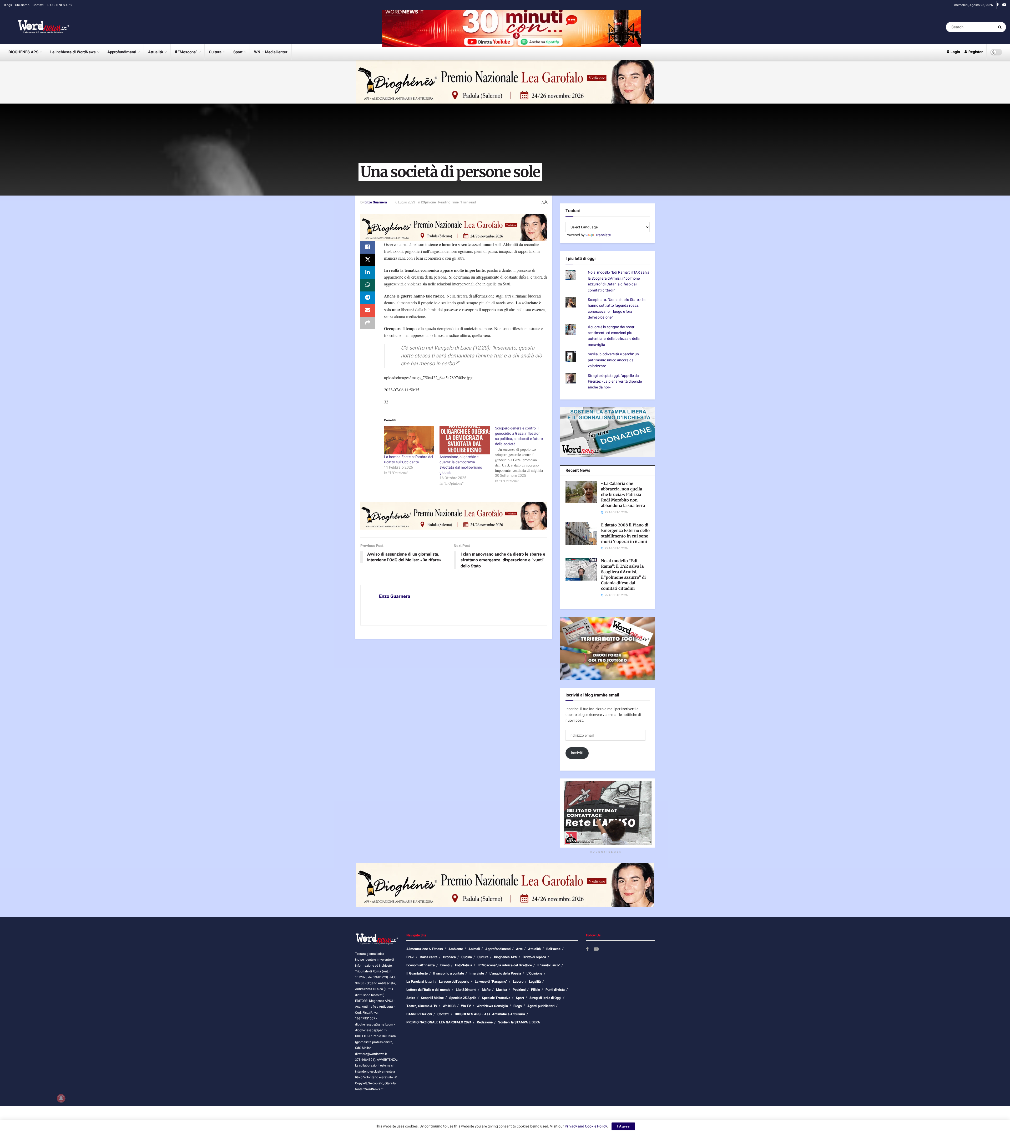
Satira (410, 997)
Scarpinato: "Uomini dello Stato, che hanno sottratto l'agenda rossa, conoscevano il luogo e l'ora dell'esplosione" (617, 308)
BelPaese (553, 948)
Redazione (485, 1022)
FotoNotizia (463, 965)
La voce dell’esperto (454, 981)
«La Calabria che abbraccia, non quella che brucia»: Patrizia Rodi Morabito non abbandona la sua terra (623, 494)
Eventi (445, 965)
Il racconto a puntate (448, 973)
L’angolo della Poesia (505, 973)
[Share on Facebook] (367, 247)
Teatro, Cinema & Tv (421, 1005)
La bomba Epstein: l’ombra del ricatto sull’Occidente (408, 459)
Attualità (155, 52)
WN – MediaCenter (270, 52)
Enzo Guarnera (376, 202)
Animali (474, 948)
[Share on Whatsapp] (367, 285)
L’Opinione (534, 973)
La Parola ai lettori (419, 981)
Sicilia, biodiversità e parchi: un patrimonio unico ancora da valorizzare (613, 360)
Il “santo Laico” (548, 965)
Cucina (466, 957)
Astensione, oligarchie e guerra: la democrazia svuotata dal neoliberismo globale (461, 464)
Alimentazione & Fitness (424, 948)
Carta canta (428, 957)
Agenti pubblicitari (540, 1005)
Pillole (535, 989)
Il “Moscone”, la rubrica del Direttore (505, 965)
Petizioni (519, 989)
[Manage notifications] (61, 1098)
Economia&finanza (420, 965)
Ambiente (455, 948)
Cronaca (449, 957)
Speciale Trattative (496, 997)
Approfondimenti (121, 52)
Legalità (535, 981)
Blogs (8, 5)
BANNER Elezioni (419, 1014)
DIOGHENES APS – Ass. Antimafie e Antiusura (490, 1014)
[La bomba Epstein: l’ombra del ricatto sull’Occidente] (409, 440)
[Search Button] (1000, 27)
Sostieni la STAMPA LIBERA (519, 1022)
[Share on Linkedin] (367, 272)
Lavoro (518, 981)
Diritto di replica (534, 957)
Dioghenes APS (505, 957)
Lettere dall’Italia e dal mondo (428, 989)
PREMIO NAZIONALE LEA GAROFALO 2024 (438, 1022)
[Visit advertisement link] (511, 27)
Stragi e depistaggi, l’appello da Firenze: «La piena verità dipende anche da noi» (615, 381)
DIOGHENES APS (59, 5)
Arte (519, 948)
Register (975, 52)
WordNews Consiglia (492, 1005)
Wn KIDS (449, 1005)
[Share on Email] (367, 310)
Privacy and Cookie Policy (586, 1126)
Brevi (410, 957)
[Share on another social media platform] (367, 323)
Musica (501, 989)
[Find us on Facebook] (998, 5)
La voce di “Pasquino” (491, 981)
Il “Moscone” (186, 52)
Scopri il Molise (432, 997)
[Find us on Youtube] (1004, 5)
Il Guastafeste (417, 973)
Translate (603, 235)
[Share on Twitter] (367, 260)
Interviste (476, 973)
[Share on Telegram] (367, 297)
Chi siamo (22, 5)
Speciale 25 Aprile (462, 997)
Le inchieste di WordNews (73, 52)
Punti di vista (555, 989)
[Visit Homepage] (37, 27)
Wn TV (466, 1005)
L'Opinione (428, 202)
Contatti (38, 5)
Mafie (486, 989)
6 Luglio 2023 (405, 202)
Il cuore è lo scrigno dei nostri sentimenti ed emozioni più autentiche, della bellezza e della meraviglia (614, 335)
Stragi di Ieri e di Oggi (545, 997)
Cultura (215, 52)
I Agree (623, 1126)
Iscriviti (577, 753)
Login (955, 52)
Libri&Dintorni (466, 989)
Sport (238, 52)
